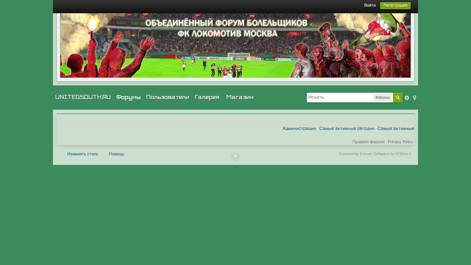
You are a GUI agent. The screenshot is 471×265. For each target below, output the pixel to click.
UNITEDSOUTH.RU (83, 97)
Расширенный (407, 98)
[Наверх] (235, 156)
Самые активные (396, 129)
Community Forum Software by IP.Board (375, 154)
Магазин (240, 97)
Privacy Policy (400, 142)
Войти (370, 6)
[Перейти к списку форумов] (235, 45)
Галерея (207, 97)
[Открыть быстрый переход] (414, 97)
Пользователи (167, 97)
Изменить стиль (82, 154)
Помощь (116, 154)
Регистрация (395, 6)
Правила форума (369, 142)
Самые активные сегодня (346, 129)
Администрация (299, 129)
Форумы (128, 97)
